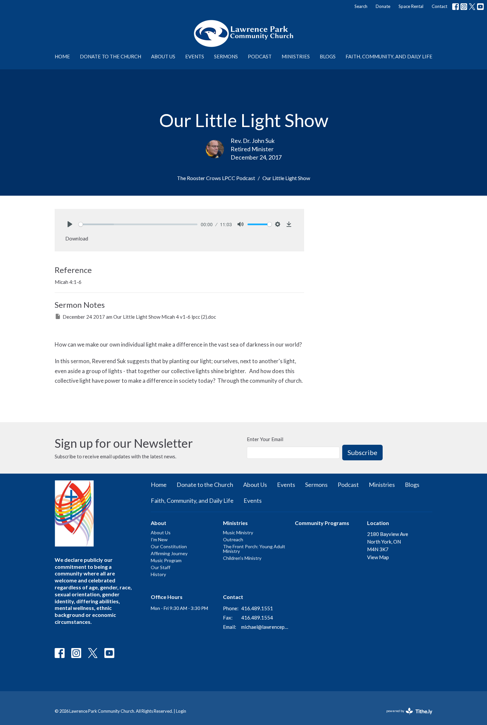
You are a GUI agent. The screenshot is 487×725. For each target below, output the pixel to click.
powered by (406, 716)
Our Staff (160, 567)
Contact (439, 6)
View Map (378, 557)
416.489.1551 (257, 608)
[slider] (138, 224)
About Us (163, 56)
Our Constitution (169, 546)
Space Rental (411, 6)
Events (194, 56)
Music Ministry (238, 532)
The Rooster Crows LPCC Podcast (216, 178)
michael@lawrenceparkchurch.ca (265, 627)
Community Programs (322, 523)
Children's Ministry (242, 558)
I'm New (159, 539)
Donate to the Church (110, 56)
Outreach (233, 539)
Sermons (226, 56)
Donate (383, 6)
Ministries (296, 56)
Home (62, 56)
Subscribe (362, 452)
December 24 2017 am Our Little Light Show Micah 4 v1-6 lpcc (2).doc (139, 317)
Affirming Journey (169, 553)
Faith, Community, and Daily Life (389, 56)
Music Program (166, 560)
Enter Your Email (265, 439)
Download (76, 238)
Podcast (260, 56)
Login (181, 711)
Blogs (328, 56)
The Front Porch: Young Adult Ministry (254, 549)
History (158, 574)
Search (360, 6)
